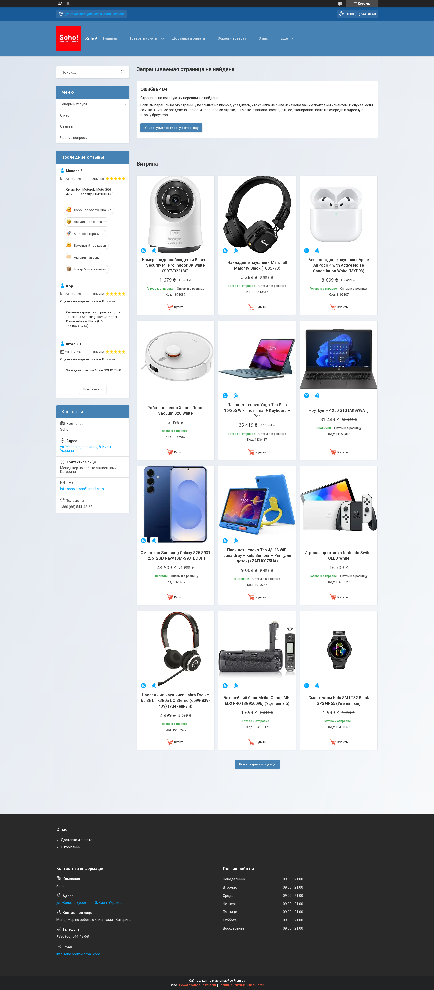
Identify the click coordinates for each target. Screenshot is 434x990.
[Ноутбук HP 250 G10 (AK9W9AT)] (338, 359)
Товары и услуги (143, 38)
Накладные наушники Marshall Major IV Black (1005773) (257, 265)
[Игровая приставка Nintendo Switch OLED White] (338, 504)
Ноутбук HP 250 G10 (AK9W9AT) (339, 410)
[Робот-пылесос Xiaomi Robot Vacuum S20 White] (175, 359)
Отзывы (66, 126)
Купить (179, 307)
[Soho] (68, 38)
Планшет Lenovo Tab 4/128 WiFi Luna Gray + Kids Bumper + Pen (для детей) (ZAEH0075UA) (257, 556)
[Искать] (123, 72)
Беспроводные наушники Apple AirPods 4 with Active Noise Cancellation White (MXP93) (338, 265)
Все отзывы (92, 389)
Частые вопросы (73, 138)
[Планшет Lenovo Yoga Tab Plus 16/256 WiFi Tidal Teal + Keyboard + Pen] (257, 359)
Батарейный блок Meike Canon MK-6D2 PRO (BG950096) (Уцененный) (257, 700)
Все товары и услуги (255, 764)
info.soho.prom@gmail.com (82, 489)
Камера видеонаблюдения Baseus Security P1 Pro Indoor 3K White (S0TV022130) (175, 265)
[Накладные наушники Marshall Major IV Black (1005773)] (257, 214)
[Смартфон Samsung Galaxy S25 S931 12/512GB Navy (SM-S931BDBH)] (175, 504)
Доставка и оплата (188, 38)
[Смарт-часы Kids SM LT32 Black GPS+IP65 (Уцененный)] (338, 649)
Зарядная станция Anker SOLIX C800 (93, 370)
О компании (70, 847)
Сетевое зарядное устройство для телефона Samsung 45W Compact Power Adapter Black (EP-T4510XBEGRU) (93, 319)
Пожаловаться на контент (197, 985)
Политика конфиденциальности (241, 985)
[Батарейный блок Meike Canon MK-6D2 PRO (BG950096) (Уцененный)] (257, 649)
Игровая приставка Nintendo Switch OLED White (339, 555)
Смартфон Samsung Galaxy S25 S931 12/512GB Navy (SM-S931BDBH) (175, 555)
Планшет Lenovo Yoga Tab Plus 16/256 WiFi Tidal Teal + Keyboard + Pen (257, 410)
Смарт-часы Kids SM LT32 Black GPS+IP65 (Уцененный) (338, 700)
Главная (110, 38)
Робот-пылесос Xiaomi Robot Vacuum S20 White (175, 410)
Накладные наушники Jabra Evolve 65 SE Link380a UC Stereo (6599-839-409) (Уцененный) (175, 700)
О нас (263, 38)
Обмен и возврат (232, 38)
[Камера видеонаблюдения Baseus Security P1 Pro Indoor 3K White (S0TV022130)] (175, 214)
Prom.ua (239, 980)
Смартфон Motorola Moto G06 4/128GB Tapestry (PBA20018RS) (90, 192)
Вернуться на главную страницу (173, 128)
